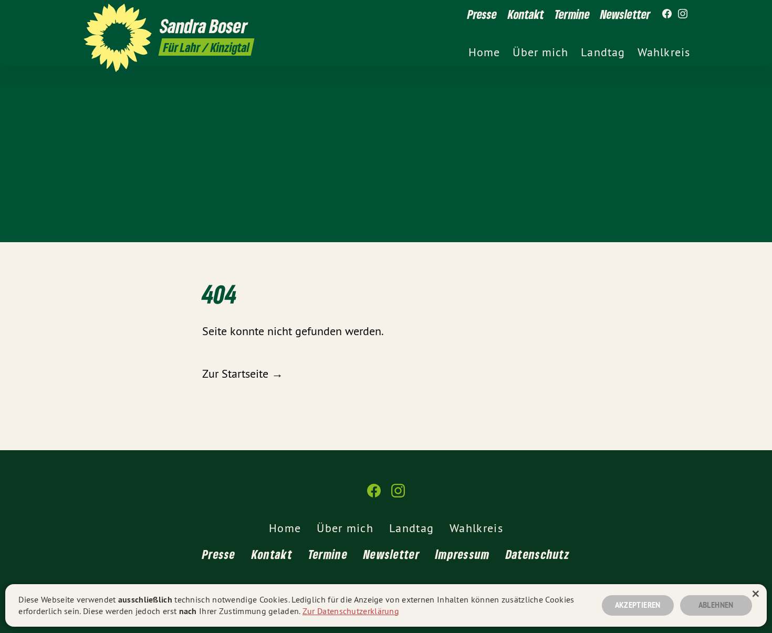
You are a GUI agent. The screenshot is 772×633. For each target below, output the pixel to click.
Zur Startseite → (242, 373)
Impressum (462, 554)
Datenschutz (538, 554)
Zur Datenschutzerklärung (350, 611)
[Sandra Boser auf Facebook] (667, 14)
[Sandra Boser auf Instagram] (683, 14)
